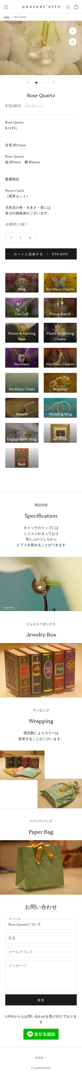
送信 (41, 1000)
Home (7, 17)
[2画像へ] (41, 83)
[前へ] (28, 82)
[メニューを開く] (6, 7)
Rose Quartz (20, 17)
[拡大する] (73, 31)
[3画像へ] (46, 83)
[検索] (68, 7)
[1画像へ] (36, 83)
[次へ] (53, 82)
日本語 (39, 1057)
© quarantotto (41, 1067)
